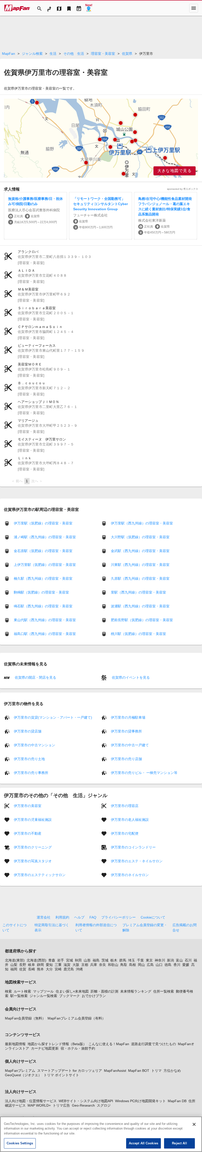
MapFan (8, 54)
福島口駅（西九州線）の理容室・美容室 (45, 634)
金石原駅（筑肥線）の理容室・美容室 (43, 551)
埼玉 (131, 960)
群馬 (122, 960)
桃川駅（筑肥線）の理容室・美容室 (138, 634)
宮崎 (58, 969)
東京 (149, 960)
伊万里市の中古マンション (34, 745)
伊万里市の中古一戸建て (130, 745)
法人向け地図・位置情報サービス (31, 1101)
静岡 (40, 965)
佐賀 (22, 969)
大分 (49, 969)
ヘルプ (79, 917)
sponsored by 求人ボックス (182, 189)
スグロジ (104, 1105)
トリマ (156, 1071)
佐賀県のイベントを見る (130, 677)
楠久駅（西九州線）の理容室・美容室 (43, 578)
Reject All (179, 1143)
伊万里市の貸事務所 (126, 731)
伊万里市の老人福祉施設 (130, 819)
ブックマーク (69, 996)
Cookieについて (153, 917)
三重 (58, 965)
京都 (84, 965)
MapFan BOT (138, 1071)
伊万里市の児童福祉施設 (33, 819)
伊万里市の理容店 (124, 805)
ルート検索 (22, 991)
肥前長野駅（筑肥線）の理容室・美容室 (142, 620)
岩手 (60, 960)
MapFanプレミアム (20, 1071)
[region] (101, 138)
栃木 (113, 960)
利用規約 (62, 917)
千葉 (140, 960)
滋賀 (67, 965)
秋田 (78, 960)
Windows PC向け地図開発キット (140, 1101)
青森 (51, 960)
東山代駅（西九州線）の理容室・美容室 (45, 620)
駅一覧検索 (19, 996)
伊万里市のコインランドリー (133, 847)
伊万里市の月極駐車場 (128, 717)
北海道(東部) (15, 960)
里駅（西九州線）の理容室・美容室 (138, 592)
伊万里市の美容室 (27, 805)
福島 (96, 960)
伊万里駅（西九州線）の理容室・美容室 (142, 523)
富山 (179, 960)
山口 (159, 965)
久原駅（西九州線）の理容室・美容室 (140, 578)
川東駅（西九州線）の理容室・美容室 (140, 565)
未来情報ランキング (135, 991)
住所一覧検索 (163, 991)
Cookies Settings (20, 1143)
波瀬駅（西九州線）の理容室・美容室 (140, 606)
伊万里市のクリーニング (33, 847)
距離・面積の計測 (104, 991)
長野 (22, 965)
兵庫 (93, 965)
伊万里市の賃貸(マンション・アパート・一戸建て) (53, 717)
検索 (8, 991)
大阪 (75, 965)
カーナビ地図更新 (45, 1048)
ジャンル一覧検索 (43, 996)
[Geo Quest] (89, 8)
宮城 (69, 960)
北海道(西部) (36, 960)
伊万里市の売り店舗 (126, 759)
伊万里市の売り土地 (29, 759)
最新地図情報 (15, 1044)
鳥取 (123, 965)
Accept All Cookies (143, 1143)
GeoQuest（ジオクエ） (23, 1075)
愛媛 (185, 965)
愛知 (49, 965)
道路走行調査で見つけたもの (153, 1044)
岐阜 (31, 965)
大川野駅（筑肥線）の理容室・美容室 (140, 537)
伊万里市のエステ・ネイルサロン (137, 861)
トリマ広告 (61, 1105)
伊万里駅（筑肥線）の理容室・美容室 (43, 523)
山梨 (13, 965)
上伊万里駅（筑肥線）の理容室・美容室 (45, 565)
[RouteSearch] (49, 8)
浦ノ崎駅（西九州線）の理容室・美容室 (45, 537)
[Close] (194, 1124)
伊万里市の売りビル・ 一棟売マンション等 (144, 772)
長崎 (31, 969)
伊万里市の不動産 (27, 833)
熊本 (40, 969)
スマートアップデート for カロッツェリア (69, 1071)
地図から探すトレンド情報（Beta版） (57, 1044)
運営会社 (43, 917)
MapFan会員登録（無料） (25, 1018)
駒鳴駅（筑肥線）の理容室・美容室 (41, 592)
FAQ (92, 917)
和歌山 (113, 965)
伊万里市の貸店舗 (27, 731)
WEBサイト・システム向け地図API (86, 1101)
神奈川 (160, 960)
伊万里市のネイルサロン (130, 875)
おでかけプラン (94, 996)
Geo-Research (83, 1105)
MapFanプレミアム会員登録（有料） (76, 1018)
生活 (53, 54)
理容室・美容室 (103, 54)
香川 (176, 965)
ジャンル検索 (32, 54)
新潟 (170, 960)
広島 (150, 965)
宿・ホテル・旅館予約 (78, 1048)
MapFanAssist (115, 1071)
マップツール (43, 991)
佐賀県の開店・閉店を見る (35, 677)
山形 (87, 960)
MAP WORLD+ (39, 1105)
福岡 (13, 969)
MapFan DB (177, 1101)
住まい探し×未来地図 (72, 991)
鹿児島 (69, 969)
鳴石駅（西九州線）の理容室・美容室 (43, 606)
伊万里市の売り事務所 (31, 772)
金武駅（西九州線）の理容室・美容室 (140, 551)
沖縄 (79, 969)
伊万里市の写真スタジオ (33, 861)
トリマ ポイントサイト (61, 1075)
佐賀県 (127, 54)
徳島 (168, 965)
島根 (132, 965)
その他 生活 (73, 54)
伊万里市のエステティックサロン (40, 875)
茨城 (104, 960)
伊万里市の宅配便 (124, 833)
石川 (188, 960)
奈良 (102, 965)
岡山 (141, 965)
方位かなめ (172, 1071)
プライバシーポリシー (118, 917)
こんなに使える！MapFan (108, 1044)
